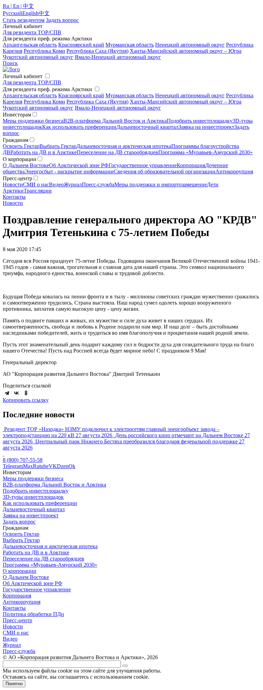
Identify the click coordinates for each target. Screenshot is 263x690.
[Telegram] (7, 393)
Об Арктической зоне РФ (79, 165)
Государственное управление (143, 165)
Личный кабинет (22, 76)
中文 (44, 13)
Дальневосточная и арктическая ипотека (123, 146)
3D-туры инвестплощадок (33, 497)
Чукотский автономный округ (38, 57)
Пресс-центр (17, 620)
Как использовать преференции (79, 127)
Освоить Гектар (21, 146)
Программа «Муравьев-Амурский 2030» (205, 152)
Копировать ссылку (26, 400)
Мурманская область (129, 45)
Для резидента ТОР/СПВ (32, 32)
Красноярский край (81, 45)
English (30, 13)
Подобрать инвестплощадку (200, 121)
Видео (56, 184)
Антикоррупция (234, 171)
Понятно (14, 683)
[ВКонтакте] (16, 393)
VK (53, 466)
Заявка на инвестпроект (206, 127)
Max (28, 466)
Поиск (10, 63)
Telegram (13, 466)
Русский (12, 13)
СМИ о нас (36, 184)
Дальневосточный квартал (147, 127)
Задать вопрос (19, 522)
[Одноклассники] (26, 393)
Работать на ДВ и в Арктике (43, 152)
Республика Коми (44, 51)
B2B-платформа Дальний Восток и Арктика (115, 121)
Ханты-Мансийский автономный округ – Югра (185, 51)
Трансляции (38, 191)
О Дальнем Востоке (26, 165)
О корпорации (19, 571)
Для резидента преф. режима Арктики (47, 89)
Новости (13, 184)
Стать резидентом (24, 20)
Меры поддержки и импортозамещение (160, 184)
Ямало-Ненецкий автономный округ (118, 57)
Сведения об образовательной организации (164, 171)
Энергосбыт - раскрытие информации (69, 171)
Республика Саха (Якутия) (97, 51)
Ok (71, 466)
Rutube (41, 466)
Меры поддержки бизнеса (33, 121)
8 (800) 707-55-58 (22, 460)
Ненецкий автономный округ (190, 45)
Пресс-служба (98, 184)
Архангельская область (30, 45)
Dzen (62, 466)
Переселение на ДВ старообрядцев (117, 152)
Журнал (73, 184)
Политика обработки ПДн (33, 614)
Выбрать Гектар (57, 146)
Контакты (14, 197)
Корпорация (191, 165)
